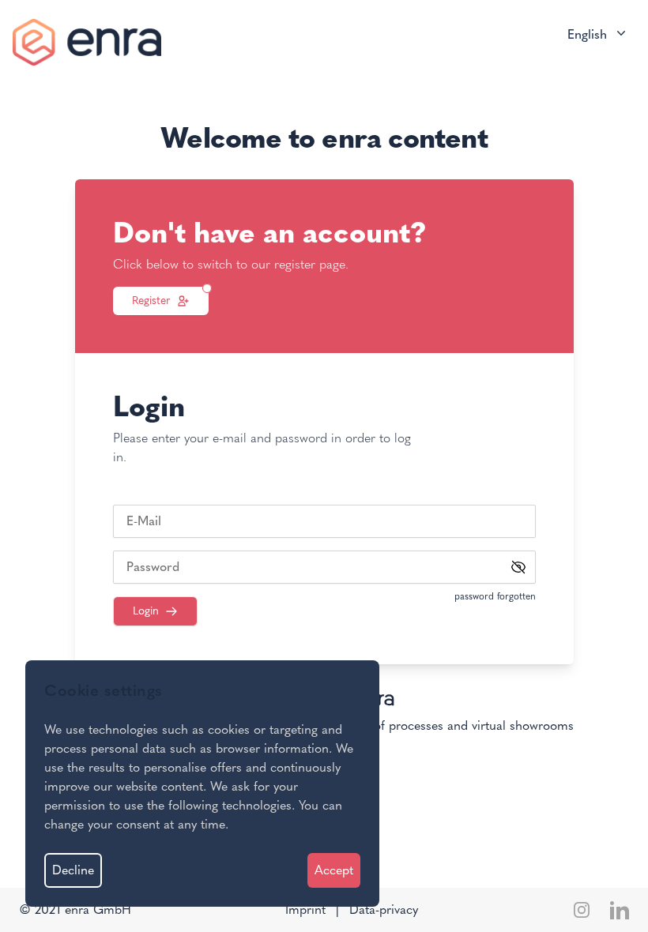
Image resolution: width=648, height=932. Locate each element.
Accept (334, 870)
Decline (73, 870)
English (587, 34)
